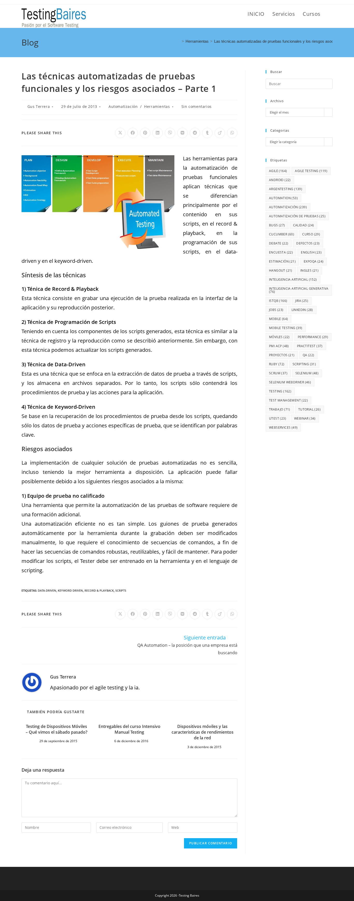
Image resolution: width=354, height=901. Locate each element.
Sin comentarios (196, 106)
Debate (278, 243)
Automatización (123, 106)
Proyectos (282, 355)
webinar (305, 418)
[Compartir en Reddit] (195, 133)
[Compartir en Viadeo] (220, 133)
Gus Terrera (38, 106)
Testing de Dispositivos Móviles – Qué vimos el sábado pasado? (56, 729)
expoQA (313, 261)
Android (280, 180)
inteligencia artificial (293, 279)
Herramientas (157, 106)
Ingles (309, 270)
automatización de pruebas (297, 216)
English (311, 252)
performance (313, 337)
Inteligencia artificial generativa (299, 290)
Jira (301, 301)
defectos (308, 243)
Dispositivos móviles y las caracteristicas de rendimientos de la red (202, 732)
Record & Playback (99, 590)
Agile (278, 171)
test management (288, 400)
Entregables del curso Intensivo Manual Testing (129, 729)
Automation (283, 198)
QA (308, 355)
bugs (277, 225)
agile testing (311, 171)
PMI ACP (279, 346)
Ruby (277, 364)
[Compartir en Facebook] (133, 133)
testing (280, 391)
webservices (283, 427)
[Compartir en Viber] (170, 133)
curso (311, 234)
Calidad (303, 225)
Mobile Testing (285, 328)
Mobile (278, 319)
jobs (276, 310)
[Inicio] (178, 41)
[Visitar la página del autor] (32, 682)
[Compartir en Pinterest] (145, 133)
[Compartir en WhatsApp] (232, 133)
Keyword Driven (70, 590)
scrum (278, 373)
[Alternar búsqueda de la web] (330, 14)
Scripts (120, 590)
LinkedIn (302, 310)
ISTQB (278, 301)
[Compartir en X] (120, 133)
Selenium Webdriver (290, 382)
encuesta (281, 252)
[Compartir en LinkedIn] (157, 133)
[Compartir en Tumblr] (207, 133)
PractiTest (310, 346)
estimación (282, 261)
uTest (277, 418)
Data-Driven (47, 590)
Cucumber (281, 234)
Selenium (306, 373)
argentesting (285, 189)
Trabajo (279, 409)
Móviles (279, 337)
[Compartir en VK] (182, 133)
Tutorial (309, 409)
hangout (280, 270)
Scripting (304, 364)
